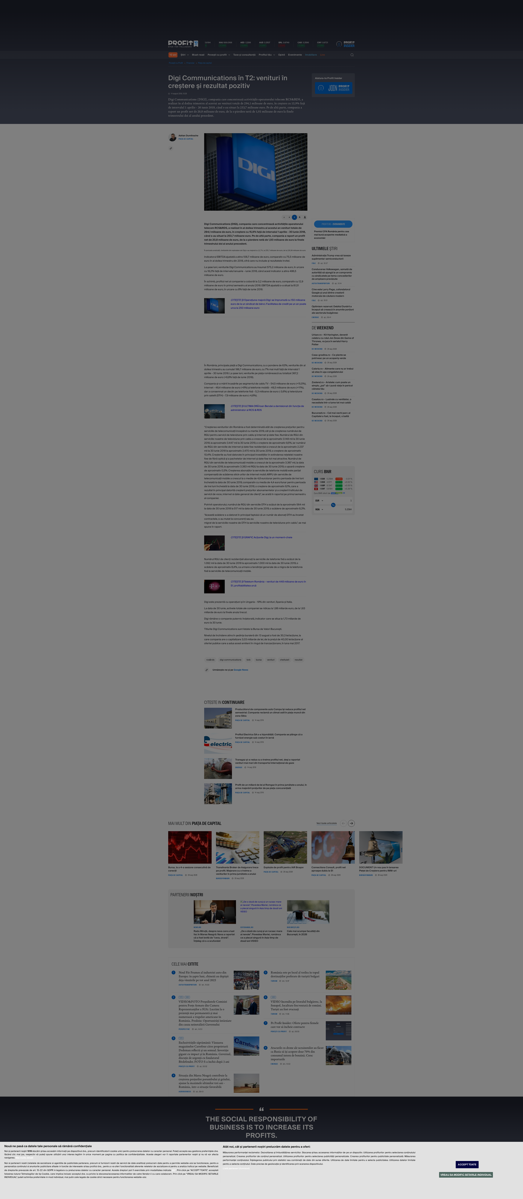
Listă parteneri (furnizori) (236, 1168)
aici (174, 1170)
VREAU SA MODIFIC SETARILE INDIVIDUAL (466, 1175)
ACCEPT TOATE (467, 1165)
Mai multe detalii (24, 1158)
